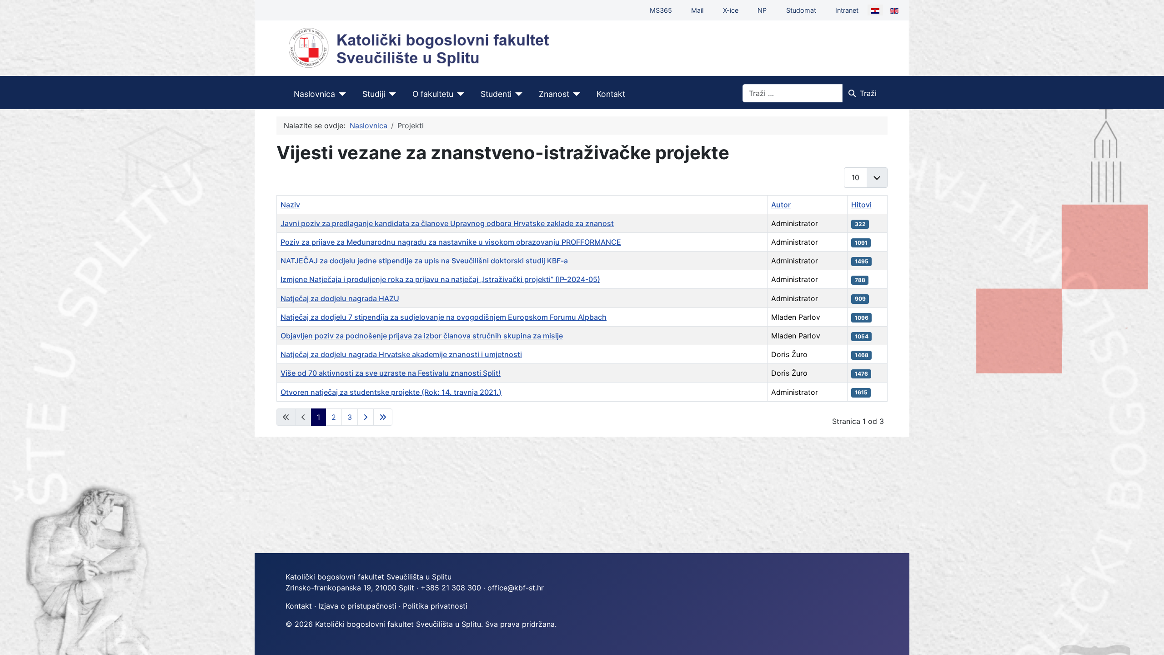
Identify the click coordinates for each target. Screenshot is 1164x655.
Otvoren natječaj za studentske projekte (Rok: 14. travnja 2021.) (391, 392)
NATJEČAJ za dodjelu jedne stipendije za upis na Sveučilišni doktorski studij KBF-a (424, 260)
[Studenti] (517, 94)
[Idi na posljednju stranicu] (382, 417)
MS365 (661, 10)
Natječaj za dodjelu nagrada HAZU (340, 298)
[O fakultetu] (459, 94)
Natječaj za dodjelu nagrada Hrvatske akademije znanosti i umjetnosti (401, 354)
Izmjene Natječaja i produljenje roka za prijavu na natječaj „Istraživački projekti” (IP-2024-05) (440, 279)
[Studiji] (390, 94)
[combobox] (793, 93)
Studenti (496, 94)
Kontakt (611, 94)
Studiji (373, 94)
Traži (868, 93)
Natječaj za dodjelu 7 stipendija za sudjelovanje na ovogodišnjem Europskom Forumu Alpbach (444, 317)
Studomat (801, 10)
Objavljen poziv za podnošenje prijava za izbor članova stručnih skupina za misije (422, 335)
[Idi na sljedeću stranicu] (365, 417)
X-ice (730, 10)
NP (762, 10)
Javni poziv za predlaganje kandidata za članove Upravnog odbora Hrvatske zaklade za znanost (447, 223)
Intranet (846, 10)
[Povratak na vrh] (1148, 638)
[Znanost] (575, 94)
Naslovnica (314, 94)
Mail (697, 10)
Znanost (554, 94)
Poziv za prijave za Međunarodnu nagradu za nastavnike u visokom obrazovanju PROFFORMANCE (451, 242)
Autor (781, 204)
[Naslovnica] (340, 94)
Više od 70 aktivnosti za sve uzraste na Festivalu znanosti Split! (391, 373)
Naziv (290, 204)
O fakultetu (432, 94)
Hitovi (861, 204)
